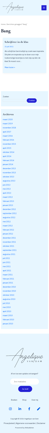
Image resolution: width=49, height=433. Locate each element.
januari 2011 (8, 283)
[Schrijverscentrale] (38, 408)
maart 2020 (8, 119)
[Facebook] (29, 408)
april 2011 (7, 270)
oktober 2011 (8, 246)
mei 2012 (7, 221)
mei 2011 (7, 266)
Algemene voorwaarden (25, 423)
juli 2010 (6, 303)
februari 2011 (8, 279)
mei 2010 (7, 307)
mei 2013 (7, 189)
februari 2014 (8, 160)
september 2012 (10, 213)
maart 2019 (8, 123)
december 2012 (9, 209)
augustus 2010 (9, 299)
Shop (24, 400)
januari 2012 (8, 234)
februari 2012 (8, 230)
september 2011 (10, 250)
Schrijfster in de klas (16, 42)
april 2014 (7, 156)
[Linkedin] (19, 408)
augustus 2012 (9, 217)
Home (3, 24)
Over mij (35, 400)
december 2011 (9, 238)
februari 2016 (8, 140)
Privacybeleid (9, 423)
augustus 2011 (9, 254)
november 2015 (9, 144)
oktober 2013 (8, 176)
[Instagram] (10, 408)
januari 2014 (8, 164)
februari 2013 (8, 201)
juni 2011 (6, 262)
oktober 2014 (8, 152)
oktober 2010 (8, 295)
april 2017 (7, 132)
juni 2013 (6, 185)
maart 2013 (8, 197)
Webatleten (29, 428)
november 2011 (9, 242)
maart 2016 (8, 136)
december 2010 (9, 287)
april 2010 (7, 311)
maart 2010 (8, 315)
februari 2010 (8, 319)
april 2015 (7, 148)
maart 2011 (8, 274)
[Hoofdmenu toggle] (43, 7)
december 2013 (9, 168)
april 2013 (7, 193)
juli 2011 (6, 258)
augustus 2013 (9, 181)
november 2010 (9, 291)
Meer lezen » (10, 67)
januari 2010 (8, 323)
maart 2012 (8, 225)
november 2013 (9, 172)
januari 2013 (8, 205)
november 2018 (9, 127)
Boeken (14, 400)
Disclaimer (41, 423)
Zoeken (6, 96)
